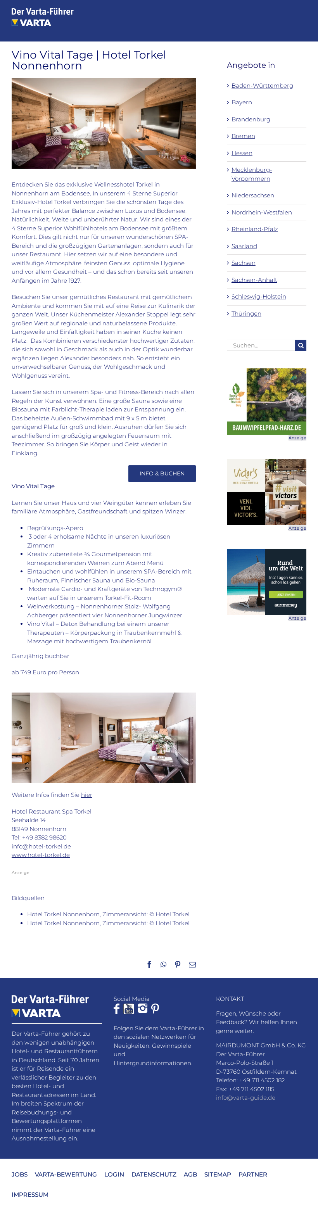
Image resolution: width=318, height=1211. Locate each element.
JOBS (20, 1174)
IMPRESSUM (30, 1194)
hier (86, 794)
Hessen (242, 153)
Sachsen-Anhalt (254, 279)
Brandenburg (251, 119)
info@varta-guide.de (245, 1097)
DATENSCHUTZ (153, 1174)
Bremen (243, 136)
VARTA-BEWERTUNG (66, 1174)
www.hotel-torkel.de (41, 855)
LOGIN (114, 1174)
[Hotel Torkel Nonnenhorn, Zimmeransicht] (104, 695)
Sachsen (244, 262)
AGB (190, 1174)
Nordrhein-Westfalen (262, 212)
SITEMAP (217, 1174)
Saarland (244, 246)
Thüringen (246, 313)
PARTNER (252, 1174)
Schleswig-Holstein (259, 296)
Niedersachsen (253, 195)
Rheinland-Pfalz (255, 229)
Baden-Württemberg (262, 85)
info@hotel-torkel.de (41, 846)
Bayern (242, 102)
